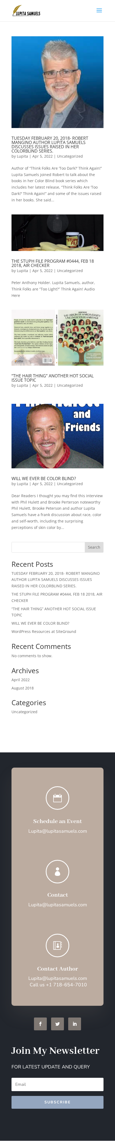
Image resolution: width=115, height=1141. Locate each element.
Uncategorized (70, 156)
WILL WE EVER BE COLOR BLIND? (43, 478)
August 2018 (22, 688)
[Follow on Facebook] (40, 1024)
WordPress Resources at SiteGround (43, 631)
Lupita (22, 156)
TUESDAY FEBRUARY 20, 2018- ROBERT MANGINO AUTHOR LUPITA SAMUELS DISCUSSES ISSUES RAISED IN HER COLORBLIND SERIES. (49, 144)
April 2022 (20, 679)
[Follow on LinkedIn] (74, 1024)
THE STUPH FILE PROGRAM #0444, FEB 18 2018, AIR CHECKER (52, 263)
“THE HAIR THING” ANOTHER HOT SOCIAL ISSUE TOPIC (52, 378)
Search (94, 547)
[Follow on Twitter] (57, 1024)
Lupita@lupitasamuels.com (57, 978)
